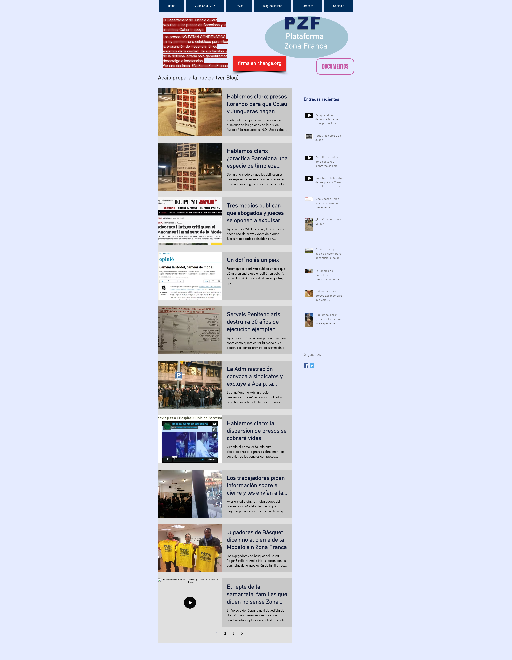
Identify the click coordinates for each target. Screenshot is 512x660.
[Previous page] (208, 633)
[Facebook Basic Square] (306, 365)
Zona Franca (305, 46)
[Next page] (242, 633)
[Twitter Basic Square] (312, 365)
